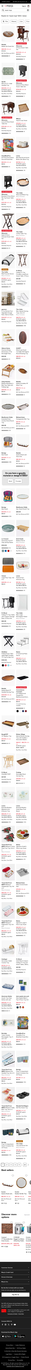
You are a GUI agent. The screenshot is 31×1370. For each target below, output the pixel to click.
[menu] (2, 6)
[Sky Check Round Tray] (22, 496)
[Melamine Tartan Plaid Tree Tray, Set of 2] (8, 834)
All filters (23, 474)
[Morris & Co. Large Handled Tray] (8, 71)
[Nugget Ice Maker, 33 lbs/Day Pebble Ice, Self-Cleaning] (19, 1228)
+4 (10, 665)
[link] (8, 50)
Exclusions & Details (12, 1313)
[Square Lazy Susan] (22, 108)
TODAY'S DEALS (6, 1)
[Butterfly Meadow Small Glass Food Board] (22, 795)
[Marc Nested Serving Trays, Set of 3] (22, 298)
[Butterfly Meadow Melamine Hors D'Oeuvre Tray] (8, 795)
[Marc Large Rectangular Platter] (22, 602)
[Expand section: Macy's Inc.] (15, 1281)
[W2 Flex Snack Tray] (22, 1095)
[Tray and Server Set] (22, 1131)
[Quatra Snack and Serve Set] (22, 442)
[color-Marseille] (6, 551)
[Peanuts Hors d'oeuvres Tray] (22, 565)
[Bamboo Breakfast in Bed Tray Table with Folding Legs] (8, 371)
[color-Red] (6, 665)
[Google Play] (19, 1336)
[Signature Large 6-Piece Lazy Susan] (22, 910)
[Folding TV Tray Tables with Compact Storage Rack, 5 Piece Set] (8, 602)
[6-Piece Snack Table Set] (22, 34)
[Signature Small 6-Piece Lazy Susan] (22, 834)
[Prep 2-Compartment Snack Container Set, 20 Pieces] (22, 1059)
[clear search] (28, 10)
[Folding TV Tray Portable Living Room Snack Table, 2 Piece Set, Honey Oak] (22, 260)
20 (25, 1164)
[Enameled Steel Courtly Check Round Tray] (8, 406)
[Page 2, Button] (28, 1165)
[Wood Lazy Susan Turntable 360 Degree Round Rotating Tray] (22, 337)
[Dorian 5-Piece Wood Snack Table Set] (22, 71)
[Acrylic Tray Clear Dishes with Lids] (8, 985)
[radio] (3, 550)
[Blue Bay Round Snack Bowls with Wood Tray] (22, 145)
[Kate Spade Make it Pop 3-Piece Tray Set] (22, 985)
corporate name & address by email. (15, 1366)
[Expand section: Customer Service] (15, 1267)
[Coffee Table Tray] (22, 221)
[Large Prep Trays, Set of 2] (8, 565)
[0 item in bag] (28, 6)
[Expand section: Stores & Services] (15, 1277)
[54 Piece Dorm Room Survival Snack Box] (8, 145)
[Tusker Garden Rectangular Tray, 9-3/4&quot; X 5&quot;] (8, 1022)
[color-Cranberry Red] (26, 711)
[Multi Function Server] (8, 260)
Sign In (24, 6)
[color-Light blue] (8, 665)
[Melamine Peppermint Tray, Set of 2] (8, 910)
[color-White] (20, 711)
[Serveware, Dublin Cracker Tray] (8, 948)
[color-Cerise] (8, 551)
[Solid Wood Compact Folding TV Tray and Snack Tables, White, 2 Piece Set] (22, 948)
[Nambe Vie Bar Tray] (21, 1182)
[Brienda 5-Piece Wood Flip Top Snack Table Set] (8, 182)
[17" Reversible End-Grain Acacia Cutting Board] (7, 1228)
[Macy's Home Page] (8, 6)
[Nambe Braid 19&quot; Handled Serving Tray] (8, 678)
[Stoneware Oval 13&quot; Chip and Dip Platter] (8, 528)
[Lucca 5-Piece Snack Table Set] (8, 108)
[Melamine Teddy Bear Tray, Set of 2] (8, 1095)
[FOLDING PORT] (8, 762)
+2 (10, 550)
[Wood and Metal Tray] (22, 182)
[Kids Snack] (8, 442)
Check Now (21, 1313)
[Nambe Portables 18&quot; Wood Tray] (22, 371)
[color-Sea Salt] (3, 551)
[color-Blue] (18, 1007)
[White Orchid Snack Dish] (22, 872)
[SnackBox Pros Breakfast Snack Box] (22, 1022)
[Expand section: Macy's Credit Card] (15, 1272)
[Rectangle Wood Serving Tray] (22, 762)
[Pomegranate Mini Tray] (22, 406)
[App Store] (6, 1336)
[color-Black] (3, 665)
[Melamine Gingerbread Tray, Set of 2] (8, 872)
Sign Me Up (15, 1294)
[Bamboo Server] (22, 528)
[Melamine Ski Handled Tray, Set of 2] (8, 1059)
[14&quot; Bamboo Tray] (8, 723)
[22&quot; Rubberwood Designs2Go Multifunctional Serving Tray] (22, 678)
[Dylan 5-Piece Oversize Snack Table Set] (8, 221)
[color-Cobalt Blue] (23, 711)
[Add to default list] (13, 1176)
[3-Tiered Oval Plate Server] (22, 641)
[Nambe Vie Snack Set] (8, 34)
